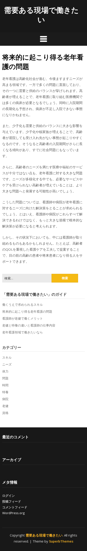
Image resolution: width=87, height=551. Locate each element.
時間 (5, 385)
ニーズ (7, 364)
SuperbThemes (61, 541)
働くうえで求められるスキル (22, 304)
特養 (5, 392)
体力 (5, 371)
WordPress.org (13, 513)
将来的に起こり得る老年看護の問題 (27, 311)
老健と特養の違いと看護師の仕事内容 (28, 325)
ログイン (8, 495)
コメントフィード (14, 507)
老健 (5, 406)
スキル (7, 357)
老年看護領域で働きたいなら (22, 332)
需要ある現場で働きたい (41, 15)
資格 (5, 413)
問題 (5, 378)
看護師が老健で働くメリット (22, 318)
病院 (5, 399)
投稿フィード (11, 501)
